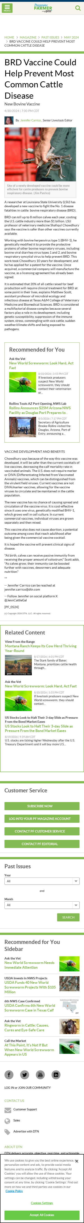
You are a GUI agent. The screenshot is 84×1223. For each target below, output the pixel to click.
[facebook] (8, 1074)
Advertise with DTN (26, 1131)
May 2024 (71, 37)
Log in (9, 1087)
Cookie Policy (14, 1191)
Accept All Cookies (42, 1215)
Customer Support (25, 1109)
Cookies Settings (42, 1203)
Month (8, 899)
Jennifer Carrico (30, 120)
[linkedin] (56, 1074)
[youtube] (40, 1074)
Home (9, 37)
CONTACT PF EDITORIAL (40, 844)
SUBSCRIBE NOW (39, 806)
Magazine (28, 37)
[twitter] (24, 1074)
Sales (16, 1120)
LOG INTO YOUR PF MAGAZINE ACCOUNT (40, 819)
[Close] (77, 1161)
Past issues (50, 37)
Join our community (34, 1087)
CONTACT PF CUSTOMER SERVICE (40, 831)
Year (7, 875)
